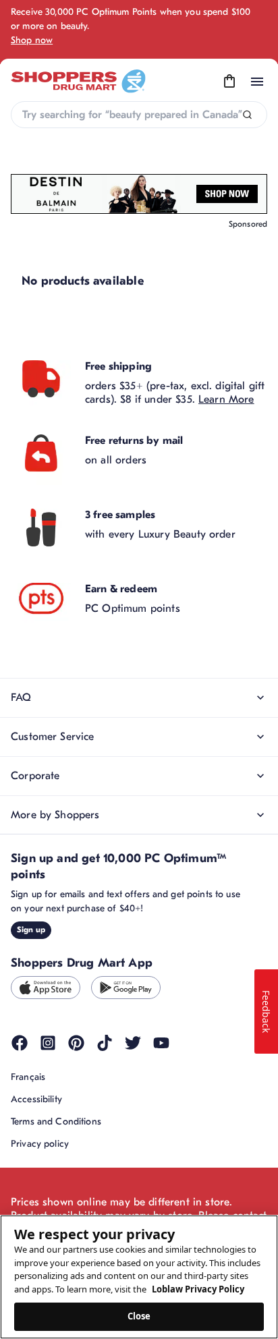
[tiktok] (104, 1042)
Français (28, 1077)
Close (139, 1316)
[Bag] (229, 81)
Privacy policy (40, 1143)
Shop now (32, 40)
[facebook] (19, 1042)
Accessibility (36, 1099)
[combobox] (139, 114)
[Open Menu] (257, 81)
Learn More (226, 399)
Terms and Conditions (56, 1121)
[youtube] (161, 1042)
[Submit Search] (247, 115)
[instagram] (48, 1042)
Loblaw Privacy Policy (198, 1289)
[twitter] (133, 1042)
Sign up (31, 929)
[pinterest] (76, 1042)
